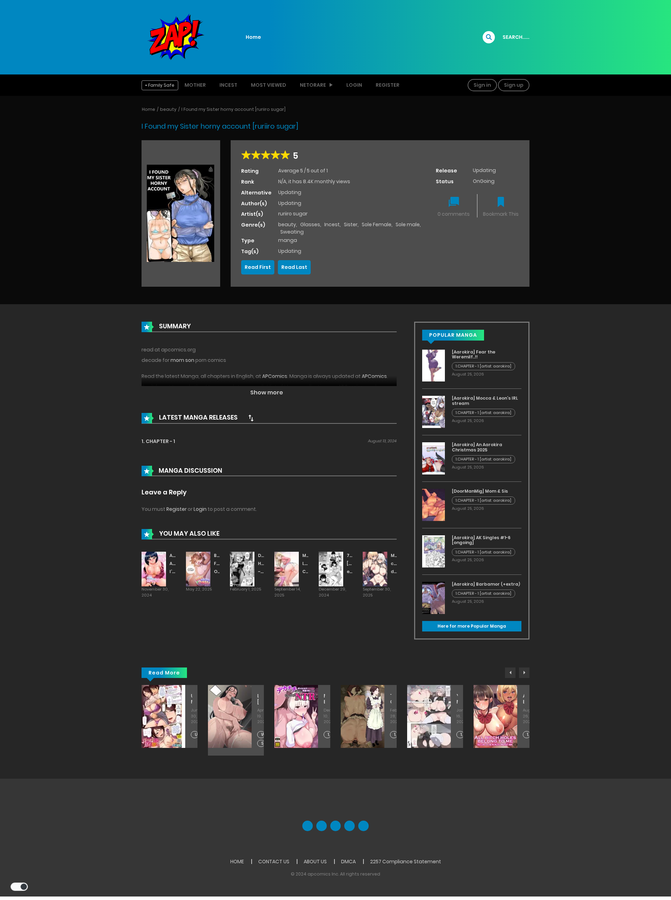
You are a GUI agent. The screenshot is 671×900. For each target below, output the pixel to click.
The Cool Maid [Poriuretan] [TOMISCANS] (390, 699)
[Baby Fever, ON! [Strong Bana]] (198, 568)
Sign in (482, 84)
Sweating (292, 231)
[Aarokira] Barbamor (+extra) (486, 584)
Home (253, 37)
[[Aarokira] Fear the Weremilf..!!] (433, 365)
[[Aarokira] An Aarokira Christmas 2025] (433, 458)
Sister (351, 224)
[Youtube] (335, 826)
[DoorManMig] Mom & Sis (480, 491)
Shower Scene (263, 743)
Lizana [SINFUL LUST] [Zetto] (258, 699)
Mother (195, 84)
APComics (274, 376)
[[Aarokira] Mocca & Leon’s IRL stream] (433, 411)
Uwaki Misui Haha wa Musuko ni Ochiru (191, 699)
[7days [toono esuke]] (331, 568)
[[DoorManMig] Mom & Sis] (433, 504)
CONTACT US (273, 861)
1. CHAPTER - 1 (158, 441)
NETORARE (313, 84)
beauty (168, 109)
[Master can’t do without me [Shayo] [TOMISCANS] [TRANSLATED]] (375, 568)
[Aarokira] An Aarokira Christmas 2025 (477, 447)
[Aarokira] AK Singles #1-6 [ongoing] (481, 540)
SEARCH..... (516, 37)
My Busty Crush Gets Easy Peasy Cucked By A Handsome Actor (324, 699)
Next (524, 672)
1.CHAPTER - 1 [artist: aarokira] (483, 366)
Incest (228, 84)
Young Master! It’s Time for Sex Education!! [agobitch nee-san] (457, 699)
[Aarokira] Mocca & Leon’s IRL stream (485, 400)
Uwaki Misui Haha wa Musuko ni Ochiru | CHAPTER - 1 (197, 734)
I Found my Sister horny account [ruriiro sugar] (233, 109)
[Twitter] (321, 826)
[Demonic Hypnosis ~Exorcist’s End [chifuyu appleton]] (242, 568)
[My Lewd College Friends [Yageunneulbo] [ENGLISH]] (286, 568)
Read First (258, 267)
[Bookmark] (501, 202)
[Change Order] (251, 418)
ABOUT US (315, 861)
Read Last (294, 267)
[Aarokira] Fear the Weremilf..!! (473, 354)
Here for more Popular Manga (472, 626)
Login (354, 84)
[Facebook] (307, 826)
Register (387, 84)
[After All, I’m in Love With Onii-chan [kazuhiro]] (154, 568)
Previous (510, 672)
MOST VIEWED (268, 84)
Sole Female (376, 224)
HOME (237, 861)
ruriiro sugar (293, 213)
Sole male (408, 224)
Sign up (514, 84)
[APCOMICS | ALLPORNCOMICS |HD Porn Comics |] (175, 36)
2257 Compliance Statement (405, 861)
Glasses (310, 224)
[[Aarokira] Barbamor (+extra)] (433, 597)
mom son (182, 360)
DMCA (348, 861)
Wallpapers (263, 734)
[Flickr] (349, 826)
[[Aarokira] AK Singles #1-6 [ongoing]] (433, 551)
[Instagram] (363, 826)
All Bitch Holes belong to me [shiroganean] (523, 699)
